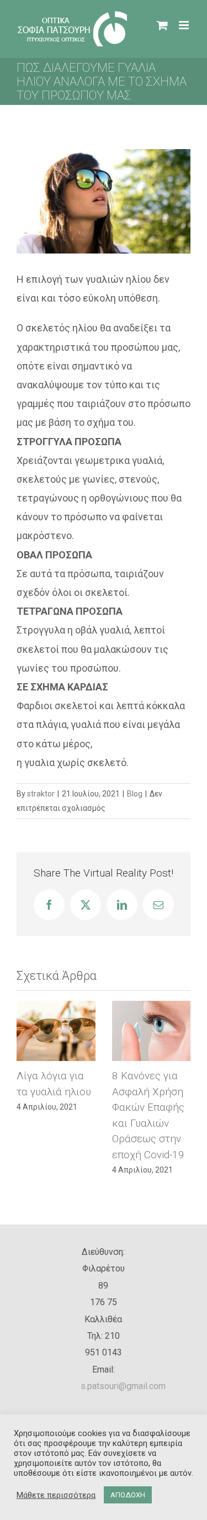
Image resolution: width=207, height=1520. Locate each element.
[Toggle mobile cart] (162, 25)
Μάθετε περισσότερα (56, 1495)
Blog (134, 793)
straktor (41, 793)
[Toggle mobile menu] (184, 25)
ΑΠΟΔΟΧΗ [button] (127, 1495)
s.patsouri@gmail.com (123, 1346)
